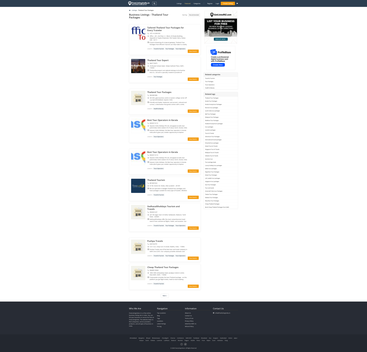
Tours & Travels (209, 133)
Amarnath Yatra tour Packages (213, 191)
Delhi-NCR (188, 338)
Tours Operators (180, 49)
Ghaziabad (204, 338)
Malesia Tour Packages (211, 197)
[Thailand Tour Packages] (138, 98)
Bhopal (148, 338)
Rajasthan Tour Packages (212, 172)
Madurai (173, 340)
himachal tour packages (212, 143)
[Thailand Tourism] (138, 186)
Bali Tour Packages (210, 114)
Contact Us (188, 316)
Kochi (147, 340)
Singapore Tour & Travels (212, 149)
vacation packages (210, 130)
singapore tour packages (212, 181)
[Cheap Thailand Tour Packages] (138, 273)
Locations (160, 321)
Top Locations (161, 313)
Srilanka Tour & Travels (211, 156)
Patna (198, 340)
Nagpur (187, 340)
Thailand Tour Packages (211, 98)
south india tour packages (212, 111)
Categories (197, 3)
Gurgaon (215, 338)
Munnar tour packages (211, 107)
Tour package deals (210, 162)
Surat (213, 340)
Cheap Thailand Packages (212, 204)
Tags (158, 318)
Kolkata (153, 340)
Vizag (226, 340)
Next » (165, 296)
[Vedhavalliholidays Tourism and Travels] (138, 212)
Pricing (159, 326)
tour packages (209, 127)
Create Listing (228, 3)
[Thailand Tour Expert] (138, 66)
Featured (187, 3)
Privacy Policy (189, 321)
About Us (188, 313)
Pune (203, 340)
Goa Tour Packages (210, 185)
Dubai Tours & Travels (211, 146)
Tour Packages (169, 49)
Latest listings (161, 324)
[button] (237, 3)
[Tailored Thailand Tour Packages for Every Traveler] (138, 33)
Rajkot (208, 340)
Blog (158, 316)
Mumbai (180, 340)
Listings (179, 3)
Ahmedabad (133, 338)
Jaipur (235, 338)
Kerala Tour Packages (211, 101)
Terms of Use (189, 318)
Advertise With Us (190, 324)
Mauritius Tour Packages (212, 201)
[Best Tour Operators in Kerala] (138, 126)
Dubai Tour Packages (211, 175)
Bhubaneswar (156, 338)
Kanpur (141, 340)
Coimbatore (180, 338)
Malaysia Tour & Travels (212, 152)
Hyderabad (223, 338)
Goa (210, 338)
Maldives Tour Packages (212, 120)
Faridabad (196, 338)
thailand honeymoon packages (214, 123)
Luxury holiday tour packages (213, 165)
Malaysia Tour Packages (212, 117)
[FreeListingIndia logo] (139, 3)
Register (210, 3)
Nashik (193, 340)
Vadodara (220, 340)
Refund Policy (189, 326)
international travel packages (213, 140)
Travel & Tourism (159, 49)
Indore (230, 338)
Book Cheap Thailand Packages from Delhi (217, 207)
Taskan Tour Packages (211, 194)
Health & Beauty (158, 109)
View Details (193, 51)
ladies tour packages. (211, 168)
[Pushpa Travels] (138, 247)
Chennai (172, 338)
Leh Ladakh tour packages (212, 178)
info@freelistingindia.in (222, 313)
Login (217, 3)
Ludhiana (166, 340)
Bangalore (141, 338)
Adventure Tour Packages (212, 136)
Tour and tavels (209, 188)
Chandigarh (165, 338)
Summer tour (209, 159)
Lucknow (159, 340)
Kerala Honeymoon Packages (213, 104)
